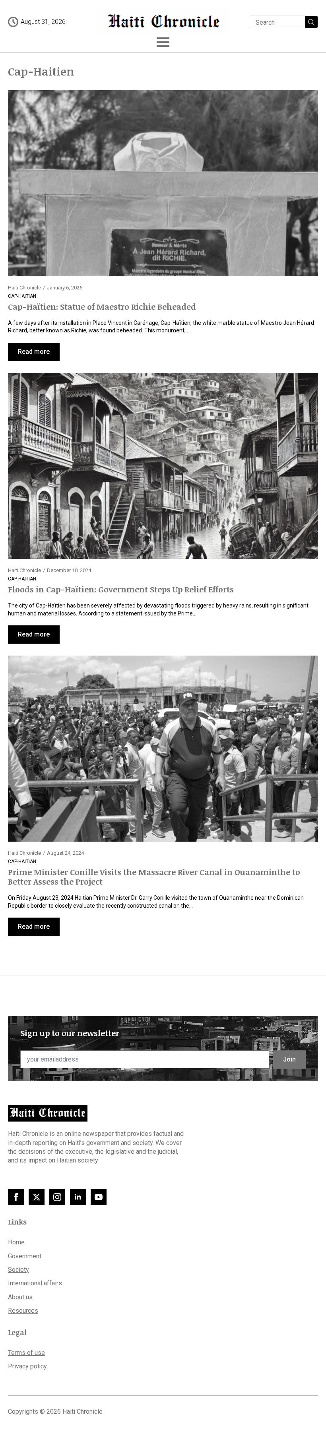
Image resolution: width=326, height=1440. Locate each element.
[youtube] (99, 1197)
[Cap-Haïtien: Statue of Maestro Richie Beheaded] (163, 183)
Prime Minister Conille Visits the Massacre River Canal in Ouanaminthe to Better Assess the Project (154, 876)
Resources (23, 1310)
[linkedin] (78, 1197)
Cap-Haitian (22, 296)
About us (20, 1297)
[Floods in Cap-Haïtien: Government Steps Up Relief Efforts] (163, 466)
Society (18, 1269)
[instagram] (57, 1197)
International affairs (35, 1283)
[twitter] (37, 1197)
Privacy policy (27, 1366)
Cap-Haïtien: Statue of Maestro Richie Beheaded (102, 306)
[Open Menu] (163, 42)
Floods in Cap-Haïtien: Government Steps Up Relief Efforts (121, 589)
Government (24, 1256)
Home (16, 1242)
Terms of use (26, 1353)
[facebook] (16, 1197)
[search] (311, 22)
